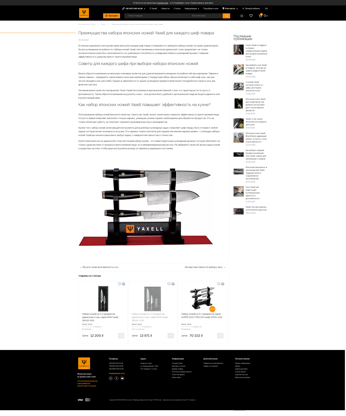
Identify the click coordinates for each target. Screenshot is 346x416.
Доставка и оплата (178, 366)
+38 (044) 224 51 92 (116, 363)
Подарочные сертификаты (213, 363)
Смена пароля (240, 372)
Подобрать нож (210, 8)
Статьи (177, 8)
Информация (191, 8)
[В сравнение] (123, 284)
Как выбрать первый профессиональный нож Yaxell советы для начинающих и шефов (256, 154)
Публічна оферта (178, 374)
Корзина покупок (241, 374)
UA (266, 8)
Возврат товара (177, 369)
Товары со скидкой (210, 366)
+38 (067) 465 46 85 (134, 8)
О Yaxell (153, 8)
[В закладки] (119, 284)
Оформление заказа (242, 377)
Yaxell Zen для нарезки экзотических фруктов (256, 208)
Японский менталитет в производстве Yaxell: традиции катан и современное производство (256, 173)
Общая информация (242, 363)
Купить (121, 335)
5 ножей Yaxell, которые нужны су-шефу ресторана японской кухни (255, 86)
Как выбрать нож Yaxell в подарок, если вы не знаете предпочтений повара (256, 69)
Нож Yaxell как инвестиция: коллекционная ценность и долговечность (253, 193)
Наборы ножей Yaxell (125, 49)
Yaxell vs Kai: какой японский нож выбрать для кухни (256, 122)
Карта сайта (176, 377)
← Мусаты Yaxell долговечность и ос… (99, 267)
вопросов (163, 3)
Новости (165, 8)
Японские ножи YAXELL (87, 24)
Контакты (230, 8)
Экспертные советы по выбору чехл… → (205, 267)
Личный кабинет (252, 8)
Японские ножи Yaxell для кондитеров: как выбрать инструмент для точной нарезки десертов (255, 105)
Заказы (237, 366)
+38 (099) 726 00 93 (116, 369)
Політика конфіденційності (182, 372)
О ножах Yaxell (177, 363)
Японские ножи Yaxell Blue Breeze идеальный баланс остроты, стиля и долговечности (256, 137)
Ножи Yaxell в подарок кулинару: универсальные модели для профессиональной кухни (256, 51)
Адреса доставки (241, 369)
